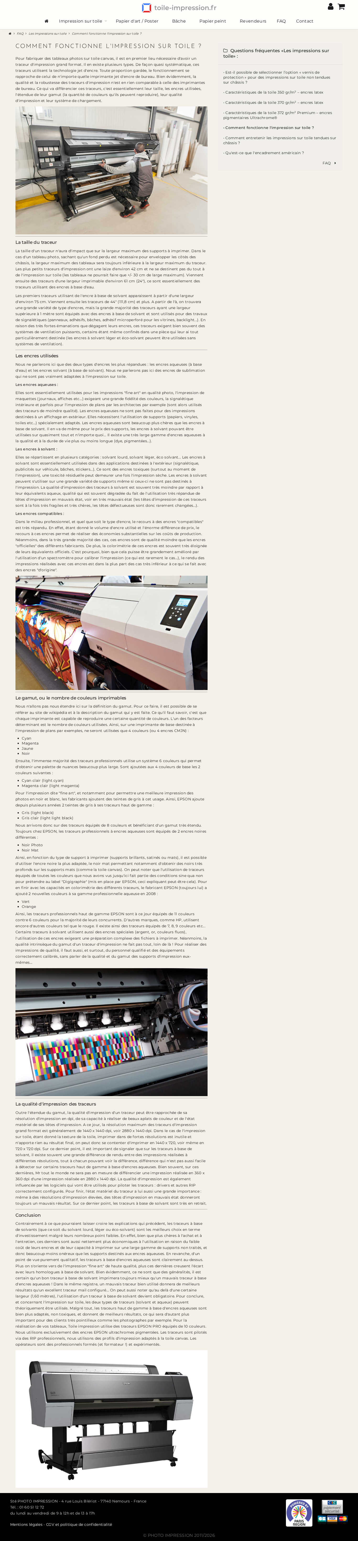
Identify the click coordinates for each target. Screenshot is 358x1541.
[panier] (341, 7)
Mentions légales (27, 1524)
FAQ (281, 21)
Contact (304, 21)
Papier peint (212, 21)
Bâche (179, 21)
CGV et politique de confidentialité (79, 1524)
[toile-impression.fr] (179, 7)
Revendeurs (253, 21)
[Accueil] (11, 33)
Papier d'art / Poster (137, 21)
